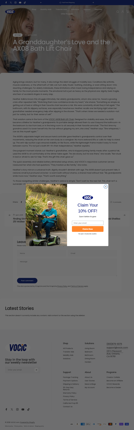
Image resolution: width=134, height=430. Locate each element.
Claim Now (88, 229)
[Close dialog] (106, 187)
